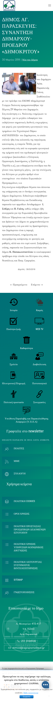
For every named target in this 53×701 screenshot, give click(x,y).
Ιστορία (13, 310)
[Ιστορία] (13, 302)
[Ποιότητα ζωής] (13, 321)
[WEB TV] (39, 321)
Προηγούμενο (19, 284)
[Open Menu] (49, 5)
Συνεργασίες (39, 402)
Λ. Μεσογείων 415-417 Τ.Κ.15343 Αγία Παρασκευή (28, 629)
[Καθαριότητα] (26, 339)
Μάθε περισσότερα (30, 693)
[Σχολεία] (13, 356)
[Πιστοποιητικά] (39, 375)
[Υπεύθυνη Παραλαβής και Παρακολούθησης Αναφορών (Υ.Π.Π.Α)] (26, 410)
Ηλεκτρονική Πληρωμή (13, 383)
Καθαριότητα (26, 348)
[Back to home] (9, 5)
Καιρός (39, 310)
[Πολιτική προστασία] (13, 394)
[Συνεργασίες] (39, 394)
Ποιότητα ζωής (13, 329)
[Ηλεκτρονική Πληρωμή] (13, 375)
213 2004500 (28, 641)
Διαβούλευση (39, 364)
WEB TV (39, 329)
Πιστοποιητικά (39, 383)
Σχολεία (14, 364)
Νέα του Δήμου (30, 59)
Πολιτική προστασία (14, 402)
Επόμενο (36, 284)
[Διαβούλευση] (39, 356)
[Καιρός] (39, 302)
